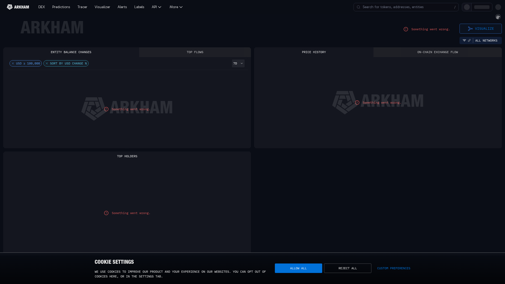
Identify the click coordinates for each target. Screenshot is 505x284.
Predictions (61, 7)
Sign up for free (466, 7)
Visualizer (102, 7)
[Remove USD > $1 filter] (13, 63)
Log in (440, 7)
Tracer (82, 7)
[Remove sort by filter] (47, 63)
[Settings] (498, 7)
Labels (139, 7)
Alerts (122, 7)
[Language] (489, 7)
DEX (41, 7)
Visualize (484, 28)
